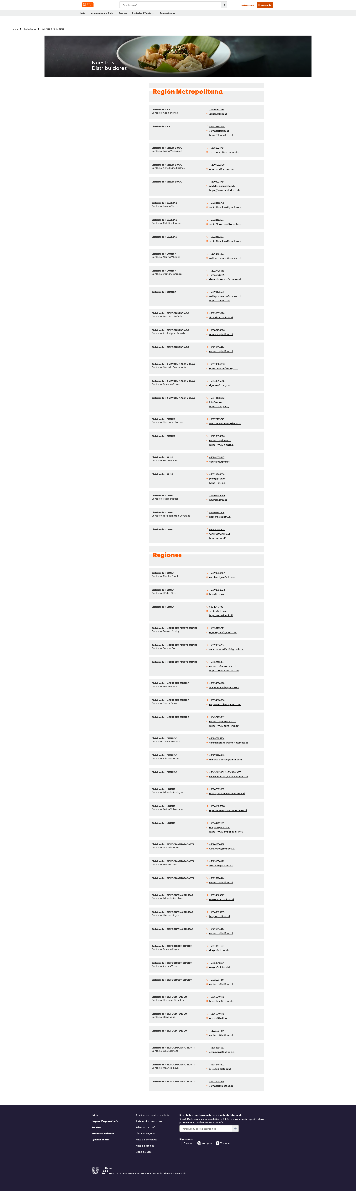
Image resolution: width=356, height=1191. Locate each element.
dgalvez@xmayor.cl (220, 385)
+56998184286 (217, 495)
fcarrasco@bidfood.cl (221, 865)
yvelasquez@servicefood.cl (224, 151)
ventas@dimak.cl (218, 611)
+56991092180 (216, 164)
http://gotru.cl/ (217, 537)
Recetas (96, 1127)
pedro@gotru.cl (218, 499)
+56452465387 (216, 661)
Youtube (225, 1143)
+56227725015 (216, 270)
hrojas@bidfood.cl (219, 916)
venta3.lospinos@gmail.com (225, 207)
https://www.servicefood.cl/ (224, 190)
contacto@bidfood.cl (221, 351)
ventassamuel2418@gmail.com (226, 649)
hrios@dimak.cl (217, 594)
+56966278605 (216, 274)
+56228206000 (216, 474)
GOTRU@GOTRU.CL (219, 533)
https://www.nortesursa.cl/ (224, 670)
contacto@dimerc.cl (220, 440)
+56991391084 (216, 109)
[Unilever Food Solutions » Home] (88, 5)
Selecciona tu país (146, 1127)
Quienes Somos (100, 1139)
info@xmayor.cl (218, 402)
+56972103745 (216, 419)
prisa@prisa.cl (217, 478)
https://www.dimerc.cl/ (221, 444)
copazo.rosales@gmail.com (225, 704)
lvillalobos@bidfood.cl (222, 848)
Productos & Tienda (103, 1133)
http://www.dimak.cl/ (221, 615)
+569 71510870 (217, 529)
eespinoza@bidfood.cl (221, 1051)
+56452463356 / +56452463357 (225, 772)
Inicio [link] (82, 13)
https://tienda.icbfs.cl (221, 135)
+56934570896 (216, 700)
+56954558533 (216, 1047)
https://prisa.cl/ (217, 482)
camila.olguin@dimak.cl (222, 577)
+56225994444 (216, 346)
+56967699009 (216, 789)
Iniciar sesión (247, 4)
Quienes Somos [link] (167, 13)
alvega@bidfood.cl (220, 1017)
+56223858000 (217, 436)
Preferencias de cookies (149, 1121)
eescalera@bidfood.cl (221, 899)
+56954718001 (216, 962)
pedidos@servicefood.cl (222, 185)
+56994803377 (216, 895)
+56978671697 (216, 945)
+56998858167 (217, 572)
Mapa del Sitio (144, 1151)
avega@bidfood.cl (219, 967)
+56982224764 (216, 147)
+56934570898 (217, 683)
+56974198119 (216, 755)
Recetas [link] (123, 13)
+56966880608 (217, 806)
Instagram (207, 1143)
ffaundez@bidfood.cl (221, 317)
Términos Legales (145, 1133)
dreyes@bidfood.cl (219, 950)
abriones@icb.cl (218, 113)
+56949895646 (216, 380)
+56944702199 (216, 822)
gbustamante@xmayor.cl (223, 368)
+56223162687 (216, 219)
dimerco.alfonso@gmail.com (225, 759)
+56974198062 (216, 397)
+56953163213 (216, 627)
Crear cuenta (264, 4)
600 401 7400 (216, 606)
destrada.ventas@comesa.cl (225, 279)
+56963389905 (216, 911)
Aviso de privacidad (146, 1139)
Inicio (95, 1115)
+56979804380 (217, 363)
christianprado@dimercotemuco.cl (228, 742)
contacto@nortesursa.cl (222, 666)
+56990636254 (216, 644)
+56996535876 (216, 313)
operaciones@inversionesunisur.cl (228, 810)
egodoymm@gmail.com (223, 632)
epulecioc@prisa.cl (219, 461)
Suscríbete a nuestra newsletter (153, 1115)
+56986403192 (216, 1064)
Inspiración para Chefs (105, 1121)
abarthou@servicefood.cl (223, 168)
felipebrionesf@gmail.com (224, 687)
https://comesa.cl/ (219, 300)
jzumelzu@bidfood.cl (221, 334)
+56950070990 (216, 861)
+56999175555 (216, 291)
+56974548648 (217, 126)
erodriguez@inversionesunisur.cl (227, 793)
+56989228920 (217, 330)
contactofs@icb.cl (219, 130)
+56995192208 (216, 512)
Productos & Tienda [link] (141, 13)
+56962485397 (216, 253)
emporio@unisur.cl (219, 827)
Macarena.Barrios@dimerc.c (225, 423)
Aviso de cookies (145, 1145)
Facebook (189, 1143)
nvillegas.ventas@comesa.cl (225, 257)
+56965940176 (216, 996)
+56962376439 (216, 844)
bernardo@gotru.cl (220, 516)
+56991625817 (216, 457)
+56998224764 (216, 181)
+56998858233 (217, 589)
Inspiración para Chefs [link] (102, 13)
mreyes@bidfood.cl (220, 1068)
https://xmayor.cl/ (219, 406)
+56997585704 (216, 738)
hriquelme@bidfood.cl (221, 1001)
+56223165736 (216, 202)
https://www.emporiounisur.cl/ (226, 831)
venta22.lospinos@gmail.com (225, 224)
